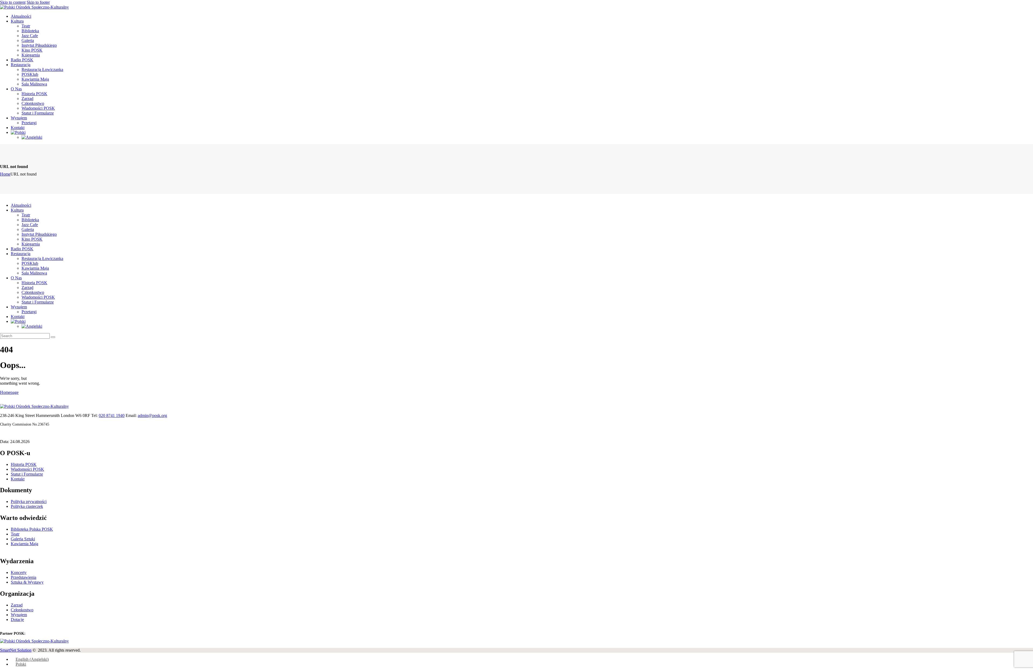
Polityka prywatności (29, 501)
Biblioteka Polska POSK (32, 529)
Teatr (15, 534)
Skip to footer (38, 2)
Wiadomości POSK (27, 469)
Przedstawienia (23, 577)
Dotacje (17, 619)
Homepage (9, 392)
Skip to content (13, 2)
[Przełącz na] (18, 132)
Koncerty (19, 572)
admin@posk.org (152, 415)
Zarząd (17, 605)
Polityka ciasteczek (27, 506)
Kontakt (17, 479)
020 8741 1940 (112, 415)
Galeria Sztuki (23, 539)
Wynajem (19, 614)
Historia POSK (24, 464)
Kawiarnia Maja (24, 543)
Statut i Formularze (27, 474)
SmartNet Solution (15, 650)
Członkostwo (22, 610)
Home (5, 174)
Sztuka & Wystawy (27, 582)
